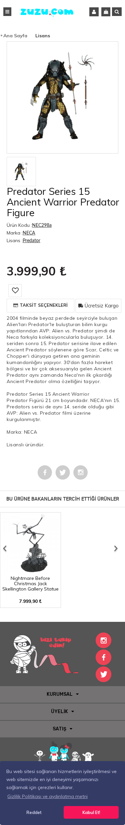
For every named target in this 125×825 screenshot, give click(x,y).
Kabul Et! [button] (91, 812)
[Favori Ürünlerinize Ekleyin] (15, 290)
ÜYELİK (59, 711)
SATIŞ (59, 729)
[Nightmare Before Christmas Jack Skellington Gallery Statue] (30, 570)
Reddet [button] (33, 812)
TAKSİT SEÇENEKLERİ (44, 305)
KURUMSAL (60, 694)
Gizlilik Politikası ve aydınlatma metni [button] (47, 796)
